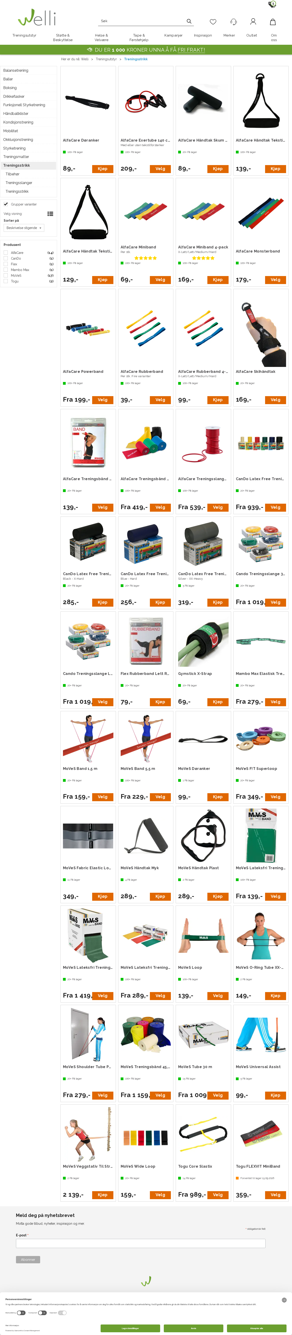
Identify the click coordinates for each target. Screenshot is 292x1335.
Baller (8, 79)
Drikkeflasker (13, 96)
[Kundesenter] (233, 21)
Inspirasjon (203, 35)
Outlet (251, 35)
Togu (14, 281)
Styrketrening (14, 148)
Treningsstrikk (136, 59)
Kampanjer (173, 35)
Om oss (274, 37)
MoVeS (15, 275)
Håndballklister (15, 113)
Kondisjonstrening (18, 122)
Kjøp (102, 168)
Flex (13, 264)
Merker (229, 35)
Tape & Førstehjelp (139, 37)
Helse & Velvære (102, 37)
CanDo (15, 258)
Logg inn (253, 22)
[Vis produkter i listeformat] (49, 214)
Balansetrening (15, 70)
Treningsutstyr (24, 35)
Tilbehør (12, 174)
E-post (22, 1235)
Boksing (10, 88)
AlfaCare (16, 253)
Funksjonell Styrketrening (24, 105)
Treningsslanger (18, 183)
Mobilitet (10, 131)
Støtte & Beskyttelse (63, 37)
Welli (85, 59)
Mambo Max (19, 270)
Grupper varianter (23, 204)
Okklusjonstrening (18, 139)
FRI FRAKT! (191, 50)
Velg (160, 168)
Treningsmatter (16, 157)
